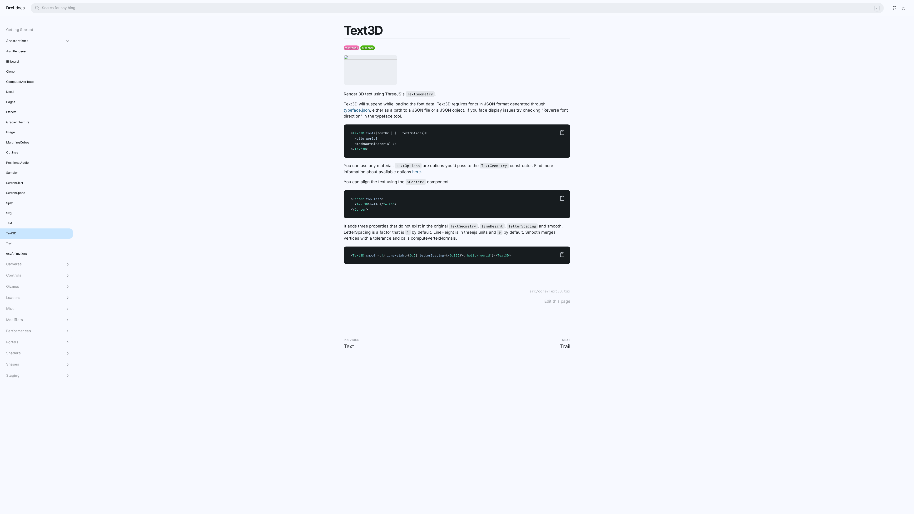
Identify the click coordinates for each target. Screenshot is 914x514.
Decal (10, 92)
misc (10, 308)
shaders (13, 353)
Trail (565, 346)
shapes (12, 364)
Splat (9, 203)
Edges (10, 102)
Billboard (12, 61)
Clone (10, 71)
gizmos (12, 286)
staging (13, 375)
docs (20, 7)
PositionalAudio (17, 162)
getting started (19, 30)
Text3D (11, 233)
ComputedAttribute (20, 82)
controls (13, 275)
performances (18, 331)
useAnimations (17, 253)
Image (10, 132)
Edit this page (557, 301)
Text (349, 346)
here (416, 171)
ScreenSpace (15, 193)
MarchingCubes (17, 142)
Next (566, 340)
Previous (351, 340)
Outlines (12, 152)
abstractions (17, 41)
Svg (9, 213)
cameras (14, 264)
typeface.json (357, 110)
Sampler (12, 172)
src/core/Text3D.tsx (550, 291)
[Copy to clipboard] (562, 132)
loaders (13, 298)
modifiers (14, 320)
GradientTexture (17, 122)
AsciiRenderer (16, 51)
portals (12, 342)
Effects (11, 112)
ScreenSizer (14, 183)
